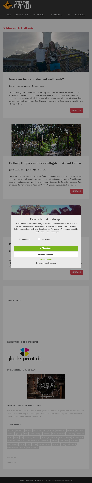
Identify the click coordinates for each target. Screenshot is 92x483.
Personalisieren (46, 259)
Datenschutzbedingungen (46, 263)
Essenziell (26, 239)
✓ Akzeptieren (46, 248)
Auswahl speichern (46, 254)
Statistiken (45, 239)
